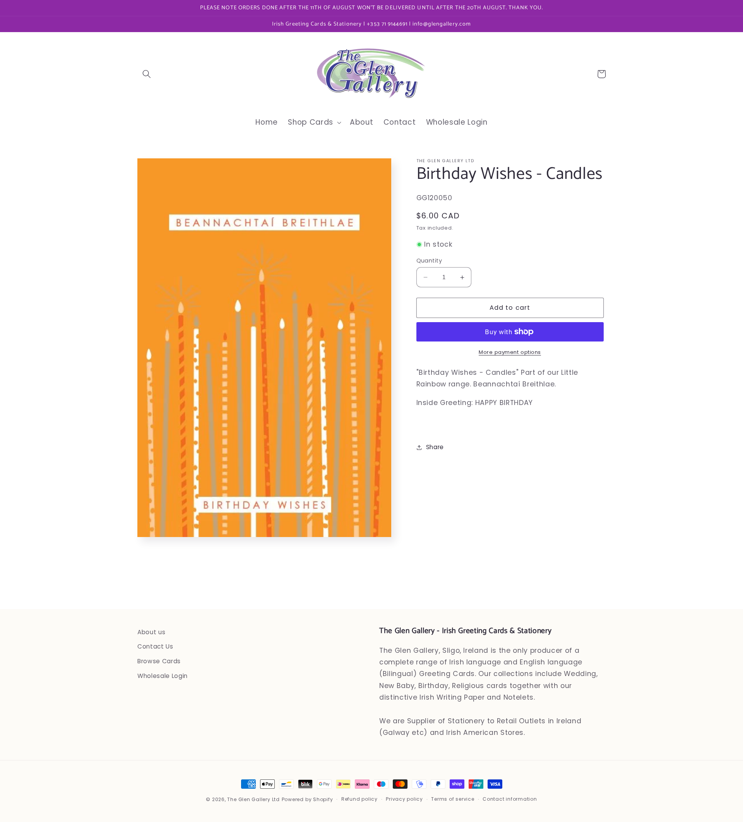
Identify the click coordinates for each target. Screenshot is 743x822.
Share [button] (435, 447)
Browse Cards (159, 661)
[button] (146, 74)
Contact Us (155, 646)
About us (151, 632)
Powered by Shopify (307, 799)
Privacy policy (404, 799)
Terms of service (452, 799)
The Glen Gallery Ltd (253, 799)
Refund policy (359, 799)
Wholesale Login (162, 676)
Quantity (429, 260)
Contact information (510, 799)
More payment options (510, 352)
